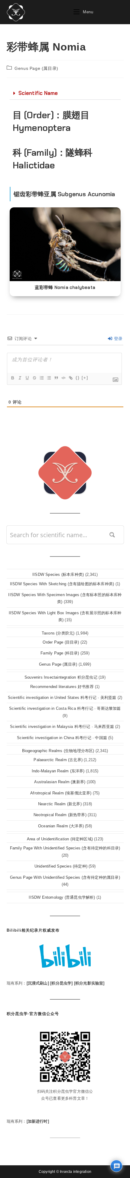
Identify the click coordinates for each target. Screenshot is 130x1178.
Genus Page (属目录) (36, 68)
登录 (118, 338)
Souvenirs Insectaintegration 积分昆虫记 (60, 677)
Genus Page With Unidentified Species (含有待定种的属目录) (65, 877)
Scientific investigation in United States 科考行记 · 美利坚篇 (62, 697)
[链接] (70, 377)
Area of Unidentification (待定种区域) (60, 839)
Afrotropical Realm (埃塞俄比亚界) (60, 793)
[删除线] (34, 377)
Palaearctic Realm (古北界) (58, 760)
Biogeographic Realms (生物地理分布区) (58, 750)
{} (78, 377)
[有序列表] (41, 377)
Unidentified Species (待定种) (60, 866)
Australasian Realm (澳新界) (59, 782)
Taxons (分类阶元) (58, 633)
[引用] (56, 377)
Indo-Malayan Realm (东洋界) (58, 771)
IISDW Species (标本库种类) (58, 574)
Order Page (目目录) (61, 642)
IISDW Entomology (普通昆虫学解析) (62, 897)
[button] (65, 93)
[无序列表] (48, 377)
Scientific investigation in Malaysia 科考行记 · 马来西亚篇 (62, 726)
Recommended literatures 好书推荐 (62, 686)
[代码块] (63, 377)
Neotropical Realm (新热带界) (60, 815)
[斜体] (19, 377)
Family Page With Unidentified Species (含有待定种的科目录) (65, 848)
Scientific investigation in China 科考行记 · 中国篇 (62, 737)
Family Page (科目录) (60, 653)
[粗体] (12, 377)
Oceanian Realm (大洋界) (61, 826)
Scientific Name (38, 93)
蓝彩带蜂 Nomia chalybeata (65, 287)
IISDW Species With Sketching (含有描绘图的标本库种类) (62, 584)
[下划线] (27, 377)
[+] (85, 377)
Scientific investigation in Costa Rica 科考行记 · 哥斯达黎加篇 (65, 708)
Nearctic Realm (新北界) (60, 804)
